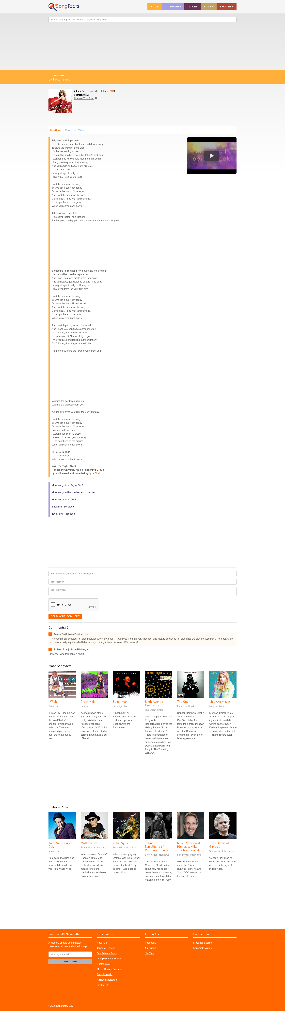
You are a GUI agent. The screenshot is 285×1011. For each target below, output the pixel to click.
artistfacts (76, 130)
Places (192, 6)
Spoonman (120, 701)
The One (183, 701)
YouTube (149, 953)
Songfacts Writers (203, 948)
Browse (226, 6)
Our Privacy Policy (107, 953)
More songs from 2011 (64, 499)
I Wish (52, 701)
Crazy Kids (88, 701)
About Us (102, 942)
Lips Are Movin (219, 701)
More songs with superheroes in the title (73, 492)
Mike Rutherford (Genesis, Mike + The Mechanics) (188, 846)
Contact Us (103, 985)
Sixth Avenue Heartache (154, 703)
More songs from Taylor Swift (67, 485)
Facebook (150, 942)
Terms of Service (106, 948)
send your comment (65, 616)
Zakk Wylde (121, 843)
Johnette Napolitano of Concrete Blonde (156, 846)
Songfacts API (104, 963)
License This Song (84, 98)
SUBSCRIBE (70, 961)
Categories (173, 6)
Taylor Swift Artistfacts (64, 513)
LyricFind (94, 473)
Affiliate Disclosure (107, 979)
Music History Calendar (109, 969)
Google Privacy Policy (109, 958)
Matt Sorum (89, 843)
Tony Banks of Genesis (219, 844)
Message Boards (202, 942)
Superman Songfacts (63, 506)
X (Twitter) (150, 948)
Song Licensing (105, 974)
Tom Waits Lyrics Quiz (60, 844)
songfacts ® (58, 130)
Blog (208, 6)
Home (154, 6)
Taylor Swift (61, 79)
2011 (112, 91)
